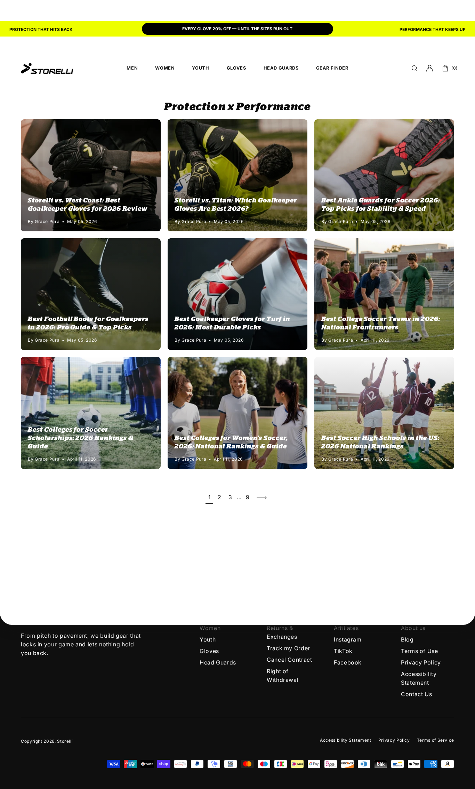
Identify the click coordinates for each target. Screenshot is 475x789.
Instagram (348, 639)
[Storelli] (47, 68)
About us (413, 627)
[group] (237, 29)
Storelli (65, 741)
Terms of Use (419, 650)
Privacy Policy (421, 662)
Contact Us (416, 694)
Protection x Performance (237, 106)
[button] (414, 68)
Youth (208, 639)
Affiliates (346, 627)
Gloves (209, 650)
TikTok (343, 650)
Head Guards (218, 662)
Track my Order (288, 648)
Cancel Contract (289, 659)
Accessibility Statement (345, 740)
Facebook (348, 662)
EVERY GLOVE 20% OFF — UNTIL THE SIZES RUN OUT (237, 28)
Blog (407, 639)
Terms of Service (435, 740)
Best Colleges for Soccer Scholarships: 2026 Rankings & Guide (81, 438)
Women (210, 627)
